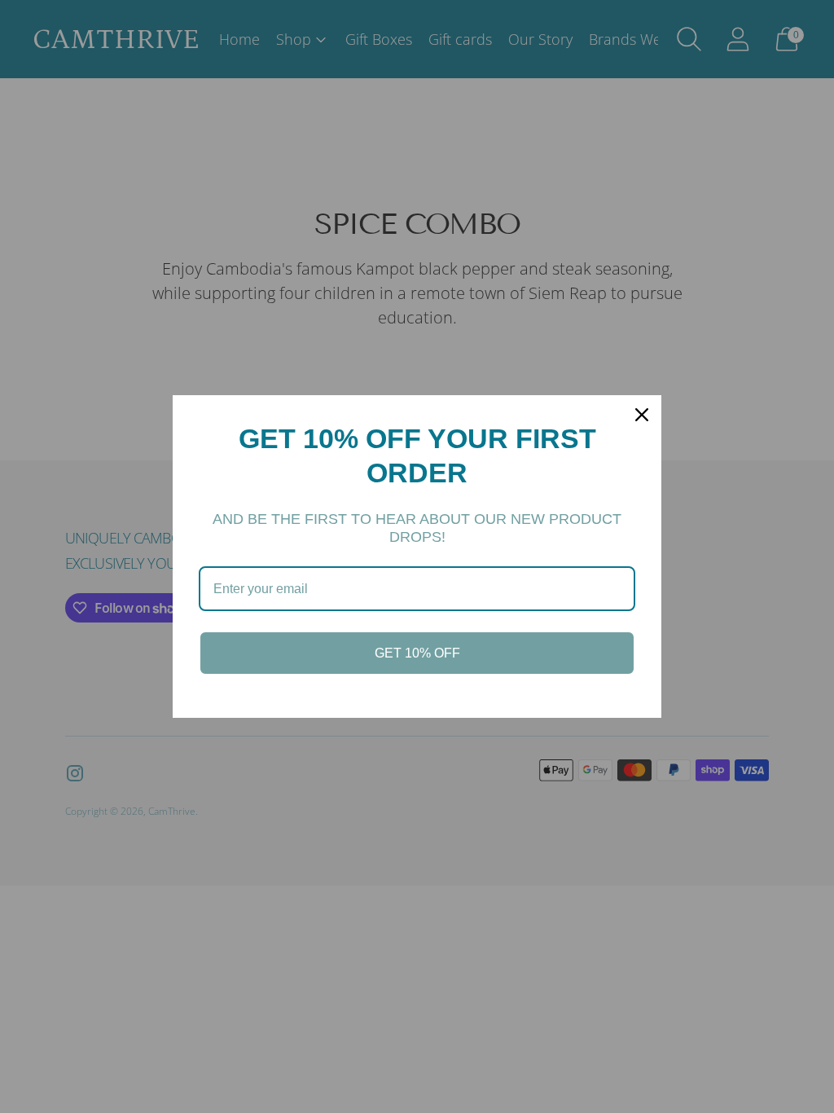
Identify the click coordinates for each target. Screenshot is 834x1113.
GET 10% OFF (417, 653)
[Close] (641, 414)
